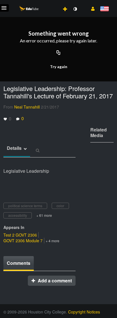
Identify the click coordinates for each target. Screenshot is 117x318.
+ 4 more (52, 240)
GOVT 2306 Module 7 (23, 240)
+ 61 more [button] (44, 215)
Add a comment (54, 280)
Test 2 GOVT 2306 (20, 235)
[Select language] (104, 9)
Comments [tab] (18, 263)
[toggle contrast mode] (75, 9)
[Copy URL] (58, 52)
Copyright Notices (84, 312)
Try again (58, 66)
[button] (90, 8)
